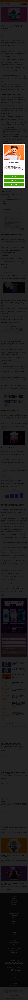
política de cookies (8, 172)
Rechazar (14, 184)
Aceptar (14, 176)
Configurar (14, 180)
